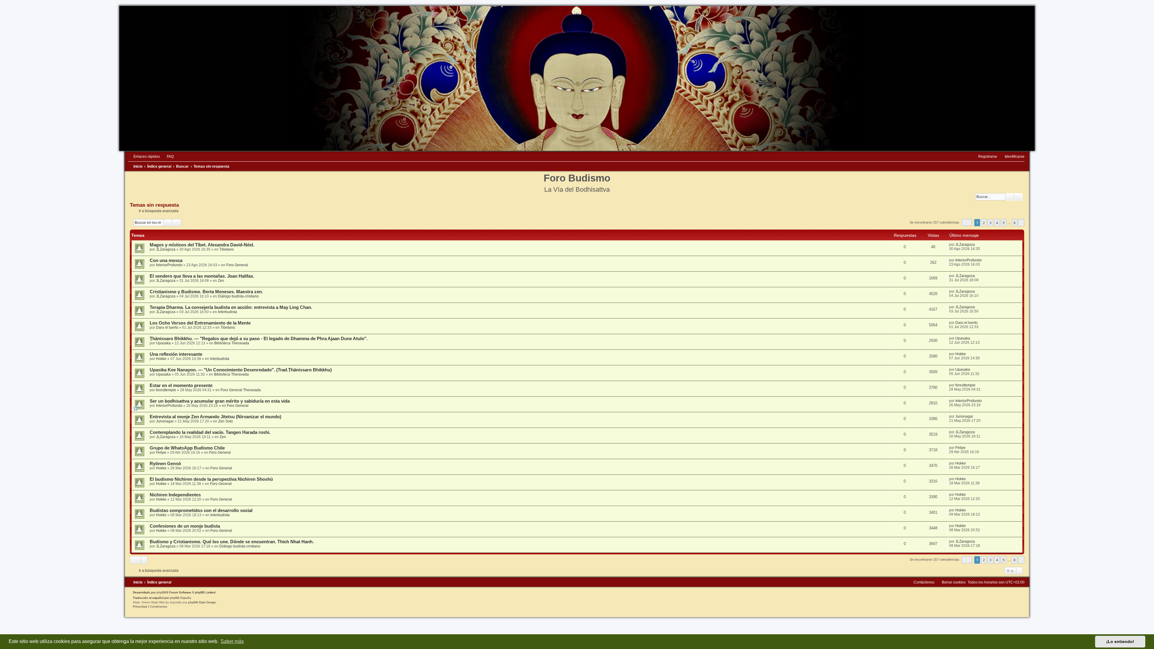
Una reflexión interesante (176, 354)
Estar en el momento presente (181, 385)
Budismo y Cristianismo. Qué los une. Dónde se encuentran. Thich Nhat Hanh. (232, 541)
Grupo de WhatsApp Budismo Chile (187, 448)
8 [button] (1014, 222)
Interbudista (227, 312)
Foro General (237, 265)
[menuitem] (167, 156)
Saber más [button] (232, 641)
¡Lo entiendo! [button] (1120, 641)
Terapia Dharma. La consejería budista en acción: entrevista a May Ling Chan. (231, 307)
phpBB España (180, 597)
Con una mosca (166, 260)
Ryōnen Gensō (165, 463)
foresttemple (166, 390)
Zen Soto (225, 421)
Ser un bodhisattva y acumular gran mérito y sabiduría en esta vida (220, 401)
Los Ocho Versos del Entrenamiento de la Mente (200, 323)
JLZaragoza (166, 249)
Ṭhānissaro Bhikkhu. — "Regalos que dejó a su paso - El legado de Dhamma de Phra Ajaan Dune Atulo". (259, 338)
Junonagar (165, 421)
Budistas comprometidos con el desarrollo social (201, 510)
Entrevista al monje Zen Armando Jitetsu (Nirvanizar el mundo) (215, 416)
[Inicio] (577, 78)
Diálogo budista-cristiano (238, 296)
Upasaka (163, 343)
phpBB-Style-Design (202, 602)
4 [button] (997, 222)
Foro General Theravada (241, 390)
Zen (221, 281)
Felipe (161, 452)
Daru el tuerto (167, 327)
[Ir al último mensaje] (978, 244)
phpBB (161, 592)
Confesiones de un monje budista (185, 526)
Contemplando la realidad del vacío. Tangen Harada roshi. (210, 432)
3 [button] (990, 222)
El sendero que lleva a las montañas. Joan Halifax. (202, 276)
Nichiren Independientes (175, 494)
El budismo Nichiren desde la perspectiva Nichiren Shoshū (211, 479)
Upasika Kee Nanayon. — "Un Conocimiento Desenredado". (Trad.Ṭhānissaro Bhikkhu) (241, 369)
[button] (967, 222)
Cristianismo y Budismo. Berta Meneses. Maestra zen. (206, 291)
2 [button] (984, 222)
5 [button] (1004, 222)
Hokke (161, 359)
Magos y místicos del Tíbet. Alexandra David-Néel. (202, 244)
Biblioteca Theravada (231, 343)
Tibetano (226, 249)
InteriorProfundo (169, 265)
